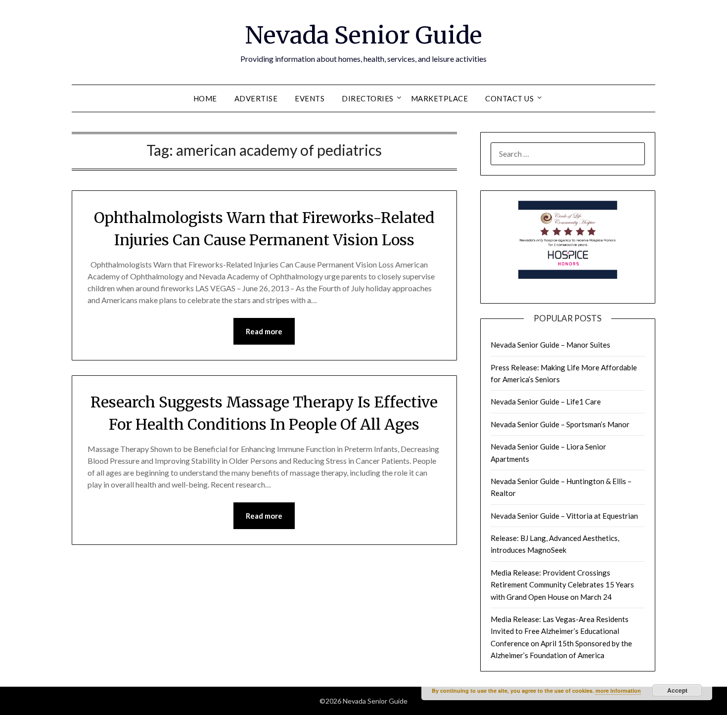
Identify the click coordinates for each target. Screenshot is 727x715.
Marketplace (439, 98)
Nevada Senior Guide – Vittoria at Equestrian (564, 515)
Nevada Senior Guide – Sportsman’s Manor (560, 424)
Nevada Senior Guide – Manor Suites (550, 344)
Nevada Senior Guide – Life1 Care (546, 401)
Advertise (256, 98)
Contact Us (509, 98)
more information (618, 690)
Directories (368, 98)
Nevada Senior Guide (363, 35)
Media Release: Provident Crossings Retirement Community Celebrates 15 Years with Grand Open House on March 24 (562, 584)
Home (205, 98)
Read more (264, 331)
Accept (677, 690)
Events (309, 98)
